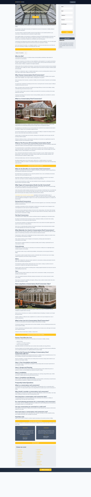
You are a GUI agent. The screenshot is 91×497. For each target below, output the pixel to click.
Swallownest (20, 458)
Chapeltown (39, 451)
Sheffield (38, 452)
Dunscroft (38, 456)
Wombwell (39, 449)
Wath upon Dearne (21, 461)
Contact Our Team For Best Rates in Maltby (35, 334)
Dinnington (20, 449)
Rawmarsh (20, 456)
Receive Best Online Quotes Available (35, 165)
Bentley (19, 463)
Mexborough (20, 453)
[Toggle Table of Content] (25, 53)
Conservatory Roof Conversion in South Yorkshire (24, 195)
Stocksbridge (39, 461)
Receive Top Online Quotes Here (35, 421)
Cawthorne (39, 462)
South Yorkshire (40, 454)
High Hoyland (39, 464)
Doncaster (20, 459)
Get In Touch (67, 38)
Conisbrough (20, 451)
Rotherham (20, 454)
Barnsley (38, 459)
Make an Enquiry (45, 469)
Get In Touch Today (35, 49)
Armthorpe (20, 464)
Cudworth (38, 457)
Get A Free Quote (35, 442)
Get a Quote (35, 17)
